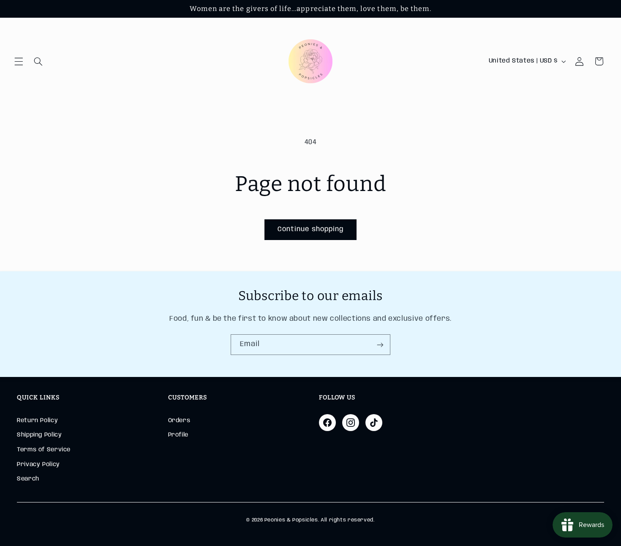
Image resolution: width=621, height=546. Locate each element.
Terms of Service (44, 450)
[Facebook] (327, 422)
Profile (178, 435)
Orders (179, 420)
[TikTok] (373, 422)
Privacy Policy (38, 464)
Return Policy (37, 420)
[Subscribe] (380, 344)
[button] (18, 61)
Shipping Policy (39, 435)
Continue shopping (310, 229)
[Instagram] (350, 422)
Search (28, 479)
